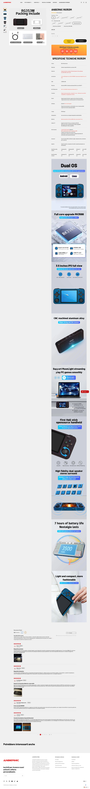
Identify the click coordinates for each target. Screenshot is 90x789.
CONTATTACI (36, 2)
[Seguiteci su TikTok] (14, 781)
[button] (54, 12)
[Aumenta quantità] (57, 36)
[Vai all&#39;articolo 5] (5, 26)
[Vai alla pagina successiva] (51, 734)
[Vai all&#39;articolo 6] (5, 31)
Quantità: (53, 33)
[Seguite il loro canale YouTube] (12, 781)
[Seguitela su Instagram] (9, 781)
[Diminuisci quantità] (52, 36)
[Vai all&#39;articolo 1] (5, 10)
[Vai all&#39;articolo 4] (5, 22)
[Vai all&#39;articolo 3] (5, 18)
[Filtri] (67, 633)
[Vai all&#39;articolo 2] (5, 14)
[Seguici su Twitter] (6, 781)
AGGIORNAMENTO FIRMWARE (64, 2)
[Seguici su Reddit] (17, 781)
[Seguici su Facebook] (4, 781)
